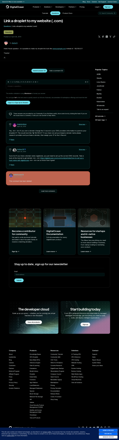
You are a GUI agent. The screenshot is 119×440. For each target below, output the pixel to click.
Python (99, 90)
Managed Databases (36, 388)
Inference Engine (35, 362)
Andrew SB (20, 149)
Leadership (12, 357)
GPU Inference (75, 357)
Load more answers (48, 191)
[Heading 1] (22, 82)
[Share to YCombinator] (110, 37)
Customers (12, 365)
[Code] (37, 82)
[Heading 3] (26, 82)
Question (8, 32)
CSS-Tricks (54, 360)
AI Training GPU (76, 354)
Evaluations (33, 368)
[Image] (18, 82)
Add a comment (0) (56, 71)
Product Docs (67, 13)
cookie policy (11, 435)
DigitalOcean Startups (57, 368)
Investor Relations (14, 388)
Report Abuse (96, 360)
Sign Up (14, 251)
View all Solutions (76, 382)
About (11, 354)
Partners (11, 368)
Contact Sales (112, 2)
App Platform (34, 382)
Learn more (50, 251)
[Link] (16, 82)
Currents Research (56, 365)
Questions (55, 13)
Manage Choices (108, 437)
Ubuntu (99, 78)
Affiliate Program (14, 374)
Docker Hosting (76, 368)
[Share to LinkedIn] (107, 37)
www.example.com (59, 49)
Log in (97, 7)
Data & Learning (34, 365)
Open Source (55, 377)
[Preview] (85, 82)
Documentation (55, 391)
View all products (34, 322)
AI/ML (99, 74)
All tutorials (100, 105)
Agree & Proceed (108, 430)
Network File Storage (36, 396)
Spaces (32, 391)
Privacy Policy (13, 382)
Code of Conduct (56, 396)
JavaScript (100, 86)
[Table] (35, 82)
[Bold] (8, 82)
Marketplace (54, 382)
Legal (10, 379)
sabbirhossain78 (19, 174)
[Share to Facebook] (103, 37)
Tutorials (45, 13)
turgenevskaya (21, 124)
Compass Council (56, 374)
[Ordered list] (29, 82)
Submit (19, 280)
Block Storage (34, 394)
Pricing (53, 385)
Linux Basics (101, 82)
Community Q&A (55, 357)
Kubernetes (101, 102)
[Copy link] (114, 37)
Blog (84, 2)
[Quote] (31, 82)
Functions (33, 379)
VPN (72, 365)
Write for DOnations (57, 362)
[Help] (87, 82)
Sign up (107, 7)
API (31, 399)
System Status (96, 362)
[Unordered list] (28, 82)
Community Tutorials (57, 354)
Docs (88, 2)
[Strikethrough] (14, 82)
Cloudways (33, 415)
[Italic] (10, 82)
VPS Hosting (75, 360)
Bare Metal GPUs (35, 360)
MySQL (99, 94)
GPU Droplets (34, 357)
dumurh (15, 43)
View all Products (35, 418)
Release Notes (55, 394)
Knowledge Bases (35, 354)
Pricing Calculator (56, 388)
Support (94, 354)
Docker (99, 98)
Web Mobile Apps (76, 374)
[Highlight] (20, 82)
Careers (94, 2)
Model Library (34, 371)
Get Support (102, 2)
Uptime (32, 402)
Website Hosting (76, 362)
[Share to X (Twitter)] (99, 37)
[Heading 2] (24, 82)
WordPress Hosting (77, 377)
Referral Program (14, 371)
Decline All (108, 433)
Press (10, 377)
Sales (94, 357)
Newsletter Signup (56, 379)
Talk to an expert (102, 109)
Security (11, 385)
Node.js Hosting (76, 371)
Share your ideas (97, 365)
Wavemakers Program (57, 371)
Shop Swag (54, 399)
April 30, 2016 (18, 177)
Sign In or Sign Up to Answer (18, 103)
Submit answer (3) (39, 71)
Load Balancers (34, 385)
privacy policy (47, 432)
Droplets (32, 374)
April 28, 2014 (21, 126)
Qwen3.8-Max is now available (12, 2)
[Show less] (86, 124)
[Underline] (12, 82)
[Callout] (33, 82)
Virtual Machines (76, 379)
